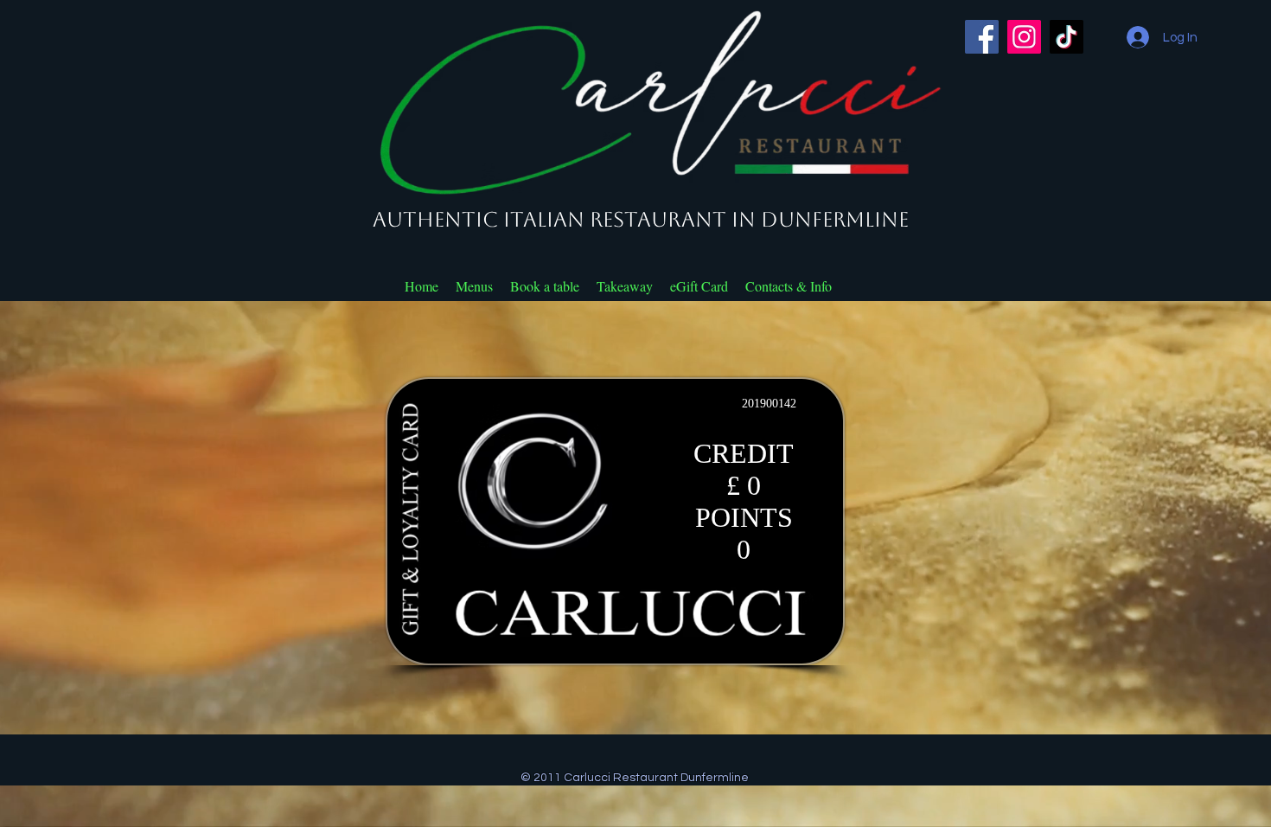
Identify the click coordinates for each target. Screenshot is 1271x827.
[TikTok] (1066, 37)
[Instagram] (1024, 37)
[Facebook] (982, 37)
